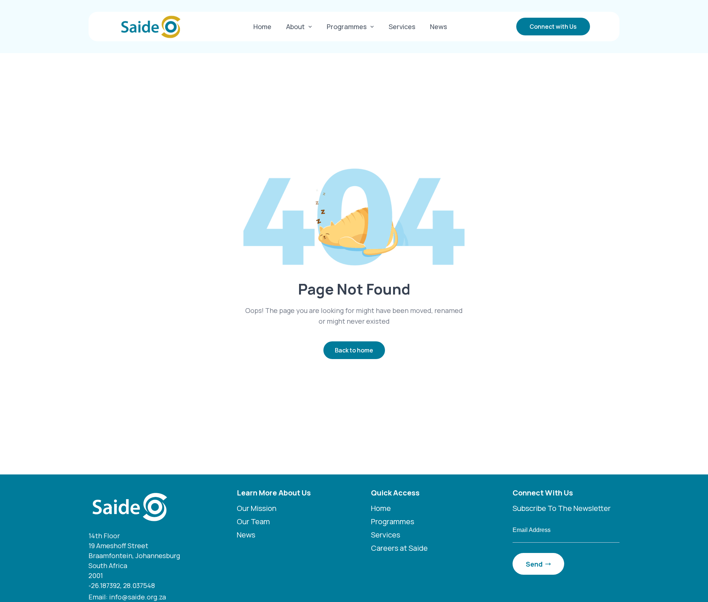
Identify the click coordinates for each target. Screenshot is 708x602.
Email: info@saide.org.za (127, 596)
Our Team (253, 521)
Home (262, 26)
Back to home (354, 350)
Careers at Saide (399, 548)
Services (402, 26)
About (295, 26)
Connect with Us (553, 26)
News (438, 26)
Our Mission (257, 508)
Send (534, 564)
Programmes (347, 26)
